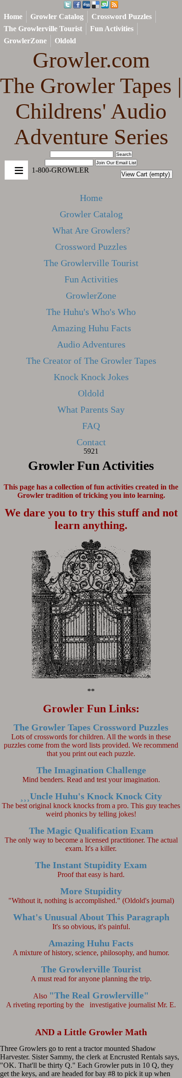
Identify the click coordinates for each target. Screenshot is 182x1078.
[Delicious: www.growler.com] (95, 5)
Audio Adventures (91, 344)
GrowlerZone (25, 41)
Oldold (65, 41)
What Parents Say (91, 409)
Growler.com (91, 98)
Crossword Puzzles (121, 16)
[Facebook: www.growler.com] (77, 5)
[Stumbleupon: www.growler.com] (105, 5)
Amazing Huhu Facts (91, 328)
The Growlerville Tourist (43, 29)
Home (13, 16)
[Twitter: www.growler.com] (67, 5)
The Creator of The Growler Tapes (91, 360)
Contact (91, 442)
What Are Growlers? (91, 230)
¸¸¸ (91, 796)
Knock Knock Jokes (91, 377)
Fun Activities (111, 29)
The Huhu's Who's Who (91, 312)
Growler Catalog (57, 16)
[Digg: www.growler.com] (86, 5)
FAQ (91, 426)
